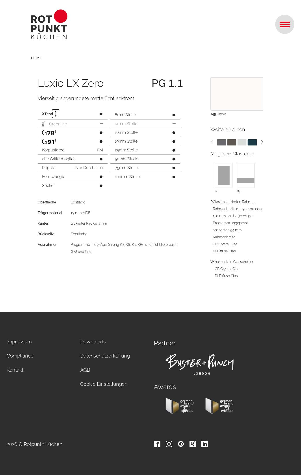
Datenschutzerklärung (105, 356)
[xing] (193, 444)
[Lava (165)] (221, 142)
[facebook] (157, 444)
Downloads (93, 342)
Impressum (19, 342)
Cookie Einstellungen (104, 384)
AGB (85, 370)
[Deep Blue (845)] (252, 142)
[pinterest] (181, 444)
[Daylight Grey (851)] (242, 142)
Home (36, 58)
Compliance (20, 356)
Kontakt (15, 370)
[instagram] (169, 444)
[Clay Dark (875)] (231, 142)
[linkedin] (204, 444)
